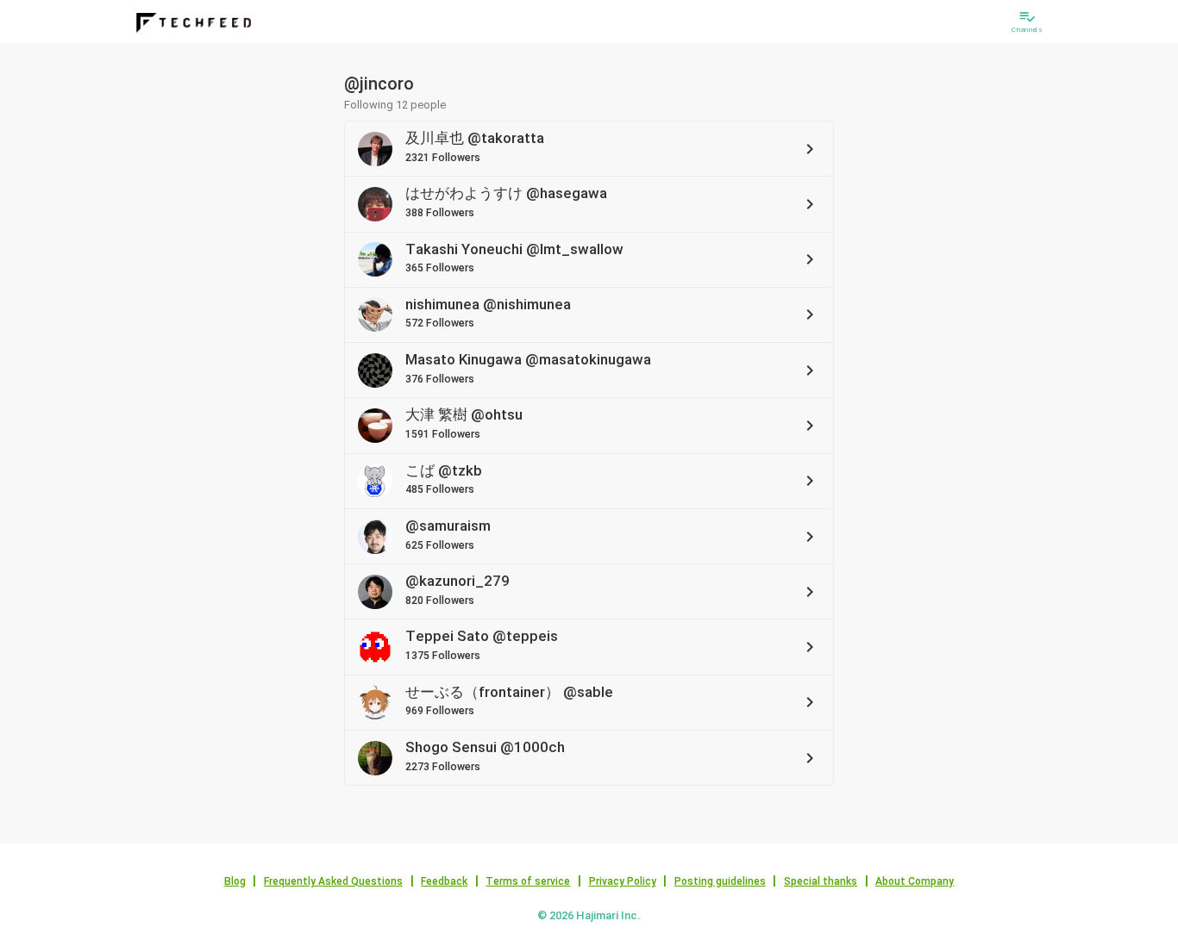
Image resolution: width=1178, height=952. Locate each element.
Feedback (444, 881)
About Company (914, 881)
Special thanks (820, 881)
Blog (235, 881)
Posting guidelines (720, 881)
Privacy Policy (622, 881)
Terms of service (528, 881)
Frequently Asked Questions (333, 881)
